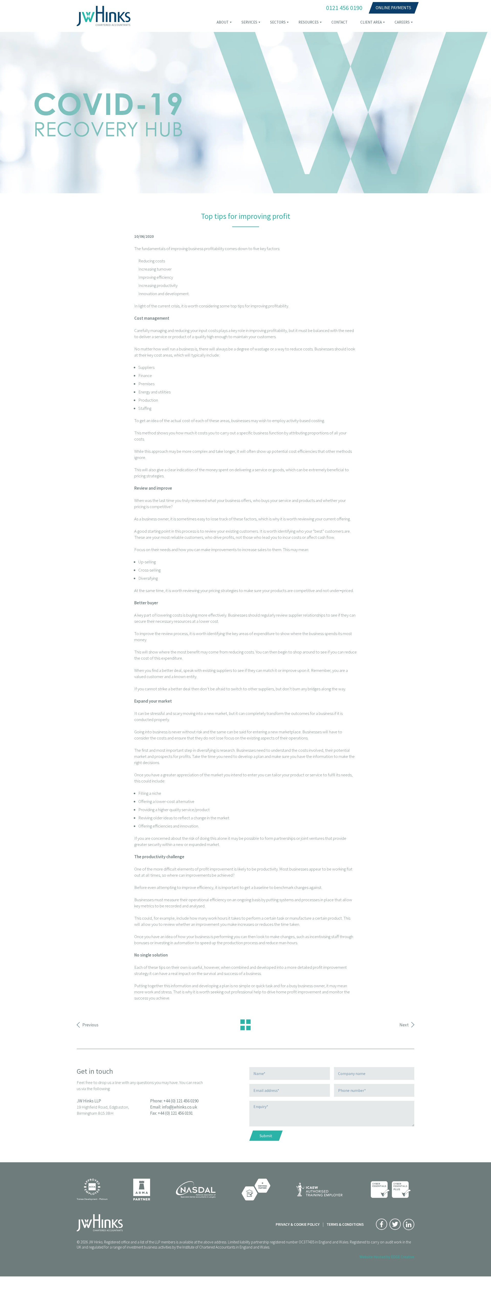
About (223, 22)
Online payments (393, 7)
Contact (339, 22)
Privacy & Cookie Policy (298, 1224)
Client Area (371, 22)
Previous (90, 1024)
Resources (308, 22)
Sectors (278, 22)
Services (249, 22)
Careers (402, 22)
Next (404, 1024)
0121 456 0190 (344, 8)
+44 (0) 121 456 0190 (180, 1101)
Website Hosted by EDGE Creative (387, 1256)
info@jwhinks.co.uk (179, 1107)
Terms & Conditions (345, 1224)
